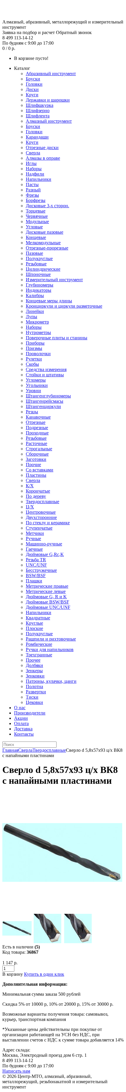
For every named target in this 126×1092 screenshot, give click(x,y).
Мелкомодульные (43, 242)
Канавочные (38, 416)
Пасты (32, 184)
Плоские (34, 628)
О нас (19, 707)
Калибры (35, 295)
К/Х (30, 485)
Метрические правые (47, 586)
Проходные (37, 432)
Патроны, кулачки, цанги (51, 681)
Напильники (38, 179)
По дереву (36, 496)
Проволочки (38, 353)
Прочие (33, 464)
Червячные (37, 216)
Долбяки (34, 665)
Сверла (33, 152)
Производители (29, 712)
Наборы (34, 168)
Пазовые (34, 253)
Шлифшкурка (39, 105)
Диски (32, 89)
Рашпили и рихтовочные (51, 638)
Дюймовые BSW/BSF (47, 601)
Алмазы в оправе (43, 158)
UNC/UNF (36, 564)
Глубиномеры (39, 284)
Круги (32, 94)
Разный (33, 189)
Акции (21, 718)
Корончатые (38, 490)
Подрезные (37, 427)
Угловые (34, 226)
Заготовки (36, 459)
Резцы (32, 411)
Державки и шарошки (48, 99)
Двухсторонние (41, 517)
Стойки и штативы (45, 374)
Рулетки (34, 358)
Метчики (35, 533)
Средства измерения (46, 369)
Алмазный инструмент (49, 121)
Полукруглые (39, 258)
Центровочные (41, 512)
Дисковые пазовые (44, 232)
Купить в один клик (44, 974)
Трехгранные (39, 654)
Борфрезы (35, 200)
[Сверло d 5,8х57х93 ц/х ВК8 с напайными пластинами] (62, 911)
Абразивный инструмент (51, 73)
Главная (10, 750)
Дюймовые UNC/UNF (48, 607)
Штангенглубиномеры (48, 395)
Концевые (36, 237)
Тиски (32, 697)
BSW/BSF (36, 575)
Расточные (36, 443)
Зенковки (35, 675)
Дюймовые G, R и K (46, 596)
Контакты (24, 734)
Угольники (37, 385)
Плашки (34, 580)
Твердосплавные (42, 501)
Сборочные (37, 453)
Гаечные (34, 549)
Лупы (31, 316)
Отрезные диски (42, 147)
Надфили (35, 173)
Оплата (21, 723)
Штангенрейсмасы (44, 401)
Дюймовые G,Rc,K (45, 554)
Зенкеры (34, 670)
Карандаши (37, 136)
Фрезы (32, 195)
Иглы (31, 163)
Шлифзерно (38, 110)
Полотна (34, 686)
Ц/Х (30, 506)
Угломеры (36, 380)
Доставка (23, 728)
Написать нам (16, 1071)
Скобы (32, 364)
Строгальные (39, 448)
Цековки (34, 702)
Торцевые (35, 210)
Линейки (35, 311)
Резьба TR (36, 559)
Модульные (37, 221)
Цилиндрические (43, 269)
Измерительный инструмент (54, 279)
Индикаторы (38, 290)
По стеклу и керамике (48, 522)
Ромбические (39, 644)
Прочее (33, 660)
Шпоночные (38, 274)
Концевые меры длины (49, 300)
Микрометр (37, 321)
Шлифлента (38, 115)
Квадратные (38, 617)
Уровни (33, 390)
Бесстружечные (41, 570)
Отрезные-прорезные (47, 247)
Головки (34, 84)
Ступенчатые (39, 527)
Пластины (36, 475)
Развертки (36, 691)
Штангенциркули (43, 406)
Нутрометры (38, 332)
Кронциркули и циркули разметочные (64, 306)
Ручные (33, 538)
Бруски (33, 78)
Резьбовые (36, 263)
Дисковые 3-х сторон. (47, 205)
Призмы (34, 348)
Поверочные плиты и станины (56, 337)
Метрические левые (46, 591)
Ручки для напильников (50, 649)
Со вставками (39, 469)
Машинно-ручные (44, 543)
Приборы (35, 343)
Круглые (34, 623)
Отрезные (35, 422)
